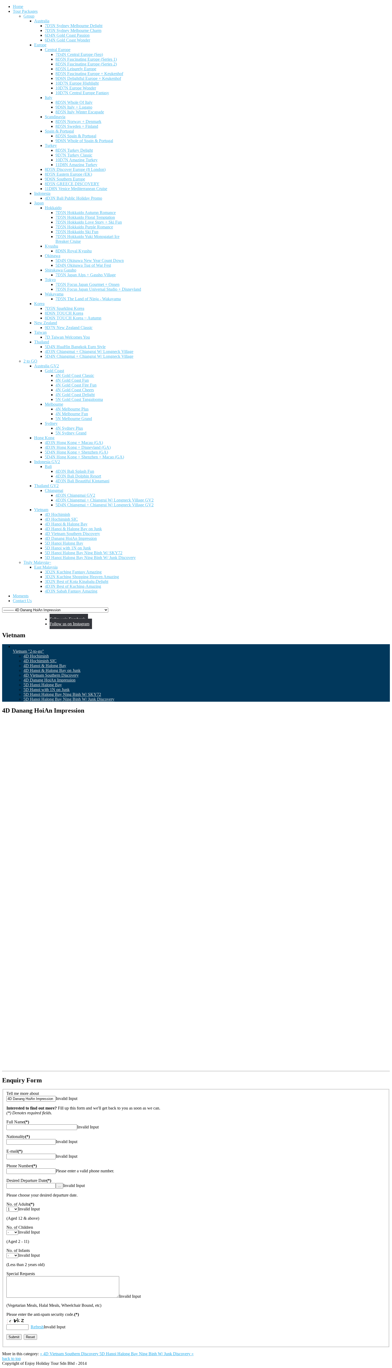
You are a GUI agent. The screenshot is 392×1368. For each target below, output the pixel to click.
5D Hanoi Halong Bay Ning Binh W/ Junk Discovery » (146, 1353)
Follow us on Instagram (69, 624)
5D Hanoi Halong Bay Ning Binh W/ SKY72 (62, 694)
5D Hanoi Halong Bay (42, 685)
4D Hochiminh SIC (40, 661)
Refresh (37, 1327)
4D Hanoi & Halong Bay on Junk (52, 670)
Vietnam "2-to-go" (28, 651)
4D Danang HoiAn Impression (49, 680)
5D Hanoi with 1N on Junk (46, 689)
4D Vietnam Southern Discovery (51, 675)
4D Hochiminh (36, 656)
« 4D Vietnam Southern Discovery (69, 1353)
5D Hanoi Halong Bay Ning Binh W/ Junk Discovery (68, 699)
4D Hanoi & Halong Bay (44, 665)
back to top (11, 1358)
